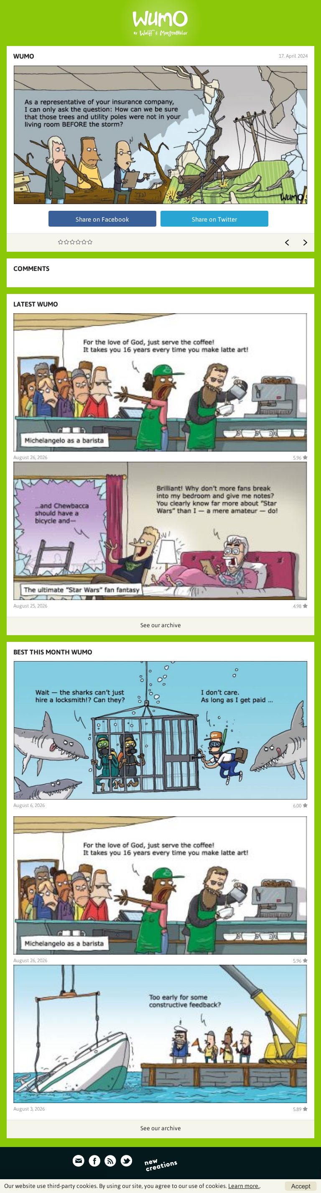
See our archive (160, 625)
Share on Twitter (214, 219)
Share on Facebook (102, 219)
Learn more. (244, 1186)
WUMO (23, 56)
